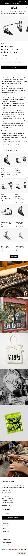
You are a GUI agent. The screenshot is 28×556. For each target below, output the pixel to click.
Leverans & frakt (6, 539)
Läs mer (20, 71)
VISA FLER (14, 256)
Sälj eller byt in (5, 531)
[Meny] (2, 7)
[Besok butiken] (14, 315)
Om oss (4, 528)
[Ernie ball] (14, 423)
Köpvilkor (4, 536)
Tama (3, 43)
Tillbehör (12, 11)
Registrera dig (13, 517)
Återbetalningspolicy (7, 542)
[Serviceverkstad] (14, 459)
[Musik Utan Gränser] (14, 7)
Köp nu (14, 67)
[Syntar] (14, 279)
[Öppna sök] (22, 7)
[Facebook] (22, 549)
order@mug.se (7, 492)
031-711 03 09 (6, 490)
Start (2, 11)
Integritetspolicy (6, 544)
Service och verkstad (7, 534)
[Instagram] (25, 549)
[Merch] (14, 351)
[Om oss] (14, 387)
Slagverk (7, 11)
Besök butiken (5, 526)
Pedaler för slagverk (20, 11)
